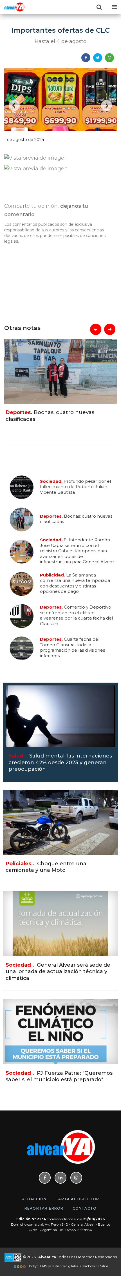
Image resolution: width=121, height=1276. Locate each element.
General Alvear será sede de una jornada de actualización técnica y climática (58, 971)
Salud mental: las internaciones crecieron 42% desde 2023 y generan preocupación (60, 762)
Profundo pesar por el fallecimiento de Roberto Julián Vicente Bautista (75, 486)
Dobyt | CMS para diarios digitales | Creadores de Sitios (68, 1266)
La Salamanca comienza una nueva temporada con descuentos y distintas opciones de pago (75, 583)
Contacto (85, 1208)
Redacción (34, 1199)
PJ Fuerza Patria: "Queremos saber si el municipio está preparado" (59, 1076)
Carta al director (77, 1199)
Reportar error (44, 1208)
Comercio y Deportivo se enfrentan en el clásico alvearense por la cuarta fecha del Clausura (76, 615)
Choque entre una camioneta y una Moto (46, 867)
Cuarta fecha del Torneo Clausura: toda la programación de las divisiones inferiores (72, 647)
